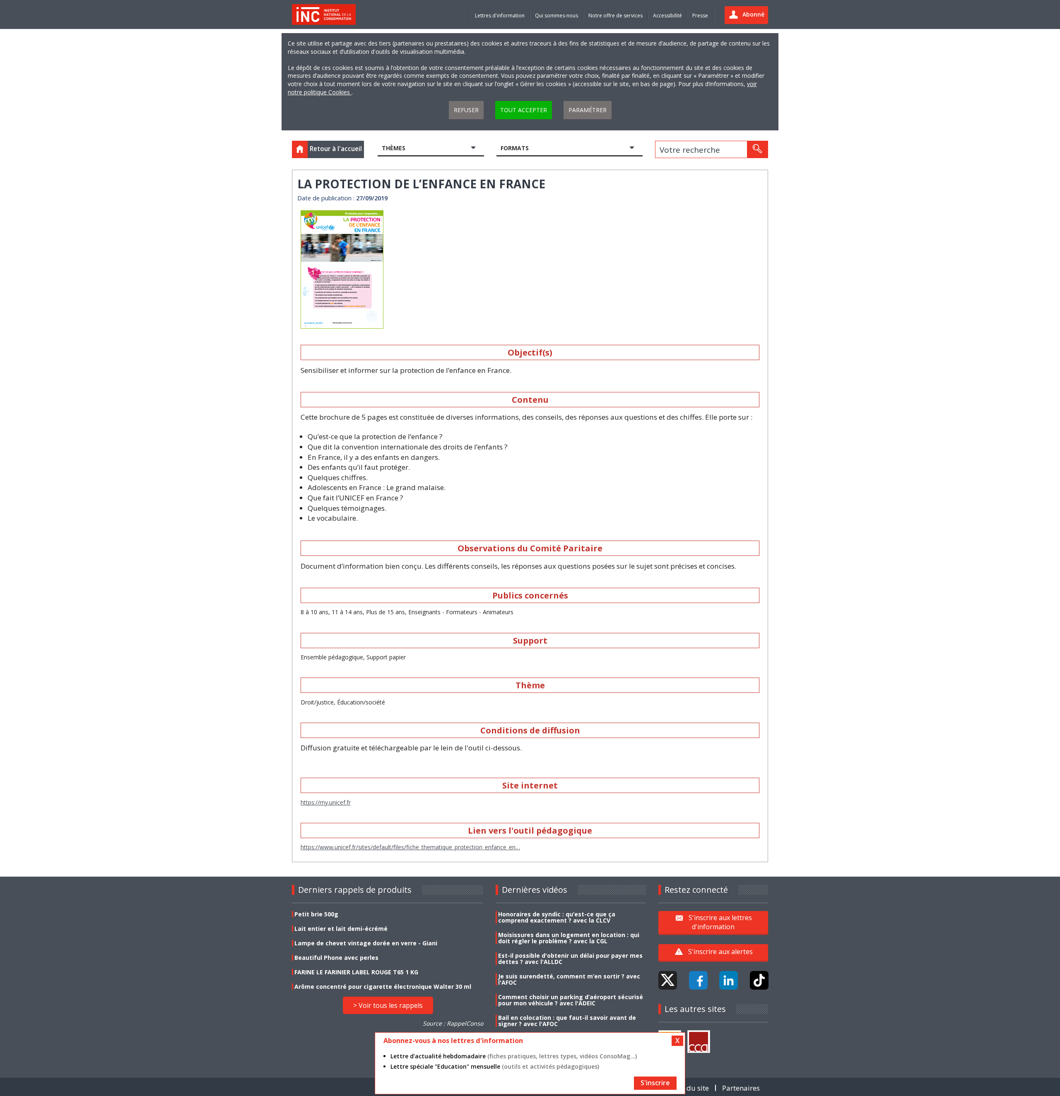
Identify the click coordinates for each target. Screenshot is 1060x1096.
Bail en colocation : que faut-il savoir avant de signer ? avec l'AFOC (567, 1021)
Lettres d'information (500, 15)
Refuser (466, 110)
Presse (700, 15)
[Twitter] (667, 980)
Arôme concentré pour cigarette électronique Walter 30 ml (382, 986)
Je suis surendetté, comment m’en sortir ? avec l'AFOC (569, 979)
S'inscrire (655, 1082)
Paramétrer (588, 110)
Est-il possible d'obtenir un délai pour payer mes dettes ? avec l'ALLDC (570, 959)
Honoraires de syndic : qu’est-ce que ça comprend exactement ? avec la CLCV (556, 917)
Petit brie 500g (316, 914)
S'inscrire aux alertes (720, 951)
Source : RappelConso (453, 1023)
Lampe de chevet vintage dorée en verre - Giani (365, 943)
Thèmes (393, 148)
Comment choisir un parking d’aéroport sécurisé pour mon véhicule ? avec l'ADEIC (570, 1000)
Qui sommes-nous (556, 15)
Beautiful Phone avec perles (336, 957)
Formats (515, 148)
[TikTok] (759, 980)
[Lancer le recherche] (757, 149)
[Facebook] (698, 980)
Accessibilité (667, 15)
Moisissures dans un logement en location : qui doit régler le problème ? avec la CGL (568, 938)
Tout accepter (523, 110)
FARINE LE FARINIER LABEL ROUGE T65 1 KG (356, 972)
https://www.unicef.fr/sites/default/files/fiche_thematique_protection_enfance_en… (410, 847)
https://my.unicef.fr (326, 802)
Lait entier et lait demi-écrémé (341, 929)
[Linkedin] (728, 980)
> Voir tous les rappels (388, 1005)
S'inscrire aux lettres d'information (720, 922)
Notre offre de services (615, 15)
